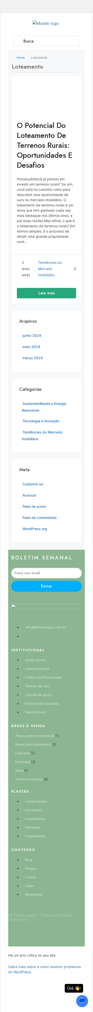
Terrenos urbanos (29, 779)
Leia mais (46, 293)
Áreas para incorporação (35, 736)
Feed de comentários (40, 517)
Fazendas (23, 762)
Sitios (19, 770)
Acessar (29, 495)
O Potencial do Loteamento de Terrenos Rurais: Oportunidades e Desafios (44, 145)
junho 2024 (32, 335)
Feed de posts (34, 506)
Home (21, 57)
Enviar (46, 586)
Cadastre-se (33, 484)
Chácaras (23, 753)
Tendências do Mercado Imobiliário (50, 268)
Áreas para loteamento (33, 744)
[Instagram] (54, 932)
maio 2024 (31, 347)
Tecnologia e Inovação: (41, 421)
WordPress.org (35, 529)
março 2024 (33, 358)
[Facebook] (39, 932)
